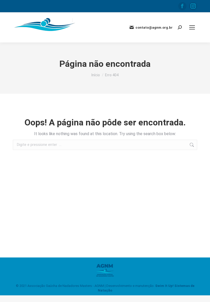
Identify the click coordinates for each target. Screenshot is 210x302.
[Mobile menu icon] (192, 27)
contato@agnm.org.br (154, 27)
